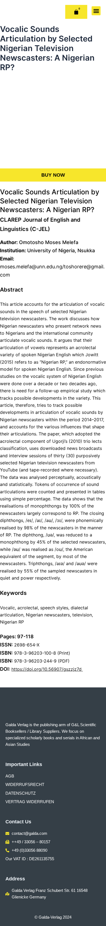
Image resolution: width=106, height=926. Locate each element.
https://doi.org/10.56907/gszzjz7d (47, 669)
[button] (96, 10)
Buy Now (53, 175)
